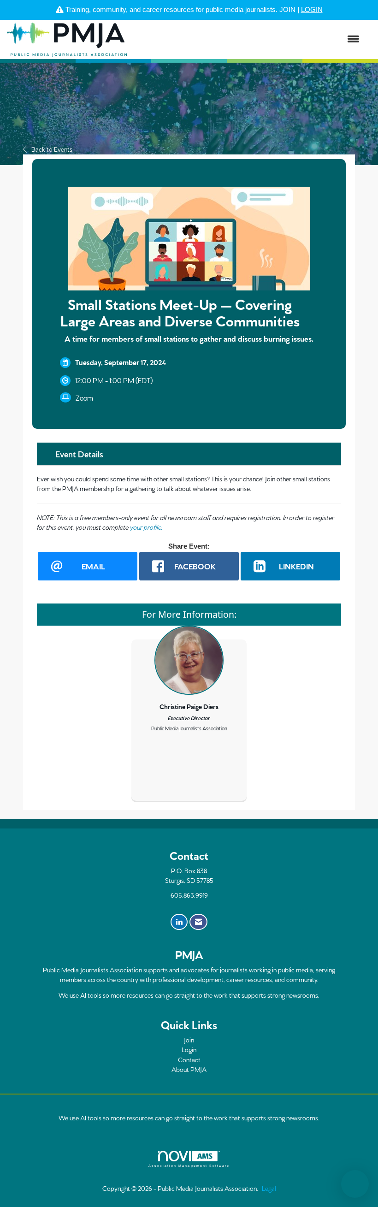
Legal (269, 1188)
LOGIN (312, 9)
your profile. (146, 527)
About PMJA (189, 1069)
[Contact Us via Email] (198, 922)
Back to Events (51, 149)
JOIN (287, 9)
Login (189, 1049)
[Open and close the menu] (247, 39)
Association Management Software (189, 1165)
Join (189, 1039)
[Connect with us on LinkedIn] (179, 922)
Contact (189, 1059)
